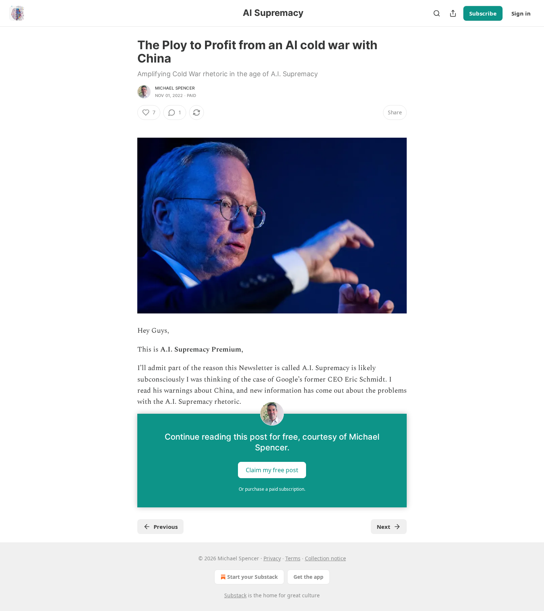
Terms (292, 558)
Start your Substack (252, 576)
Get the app (308, 576)
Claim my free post (272, 470)
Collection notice (325, 558)
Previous (166, 526)
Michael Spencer (175, 88)
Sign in (521, 13)
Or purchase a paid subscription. (272, 489)
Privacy (272, 558)
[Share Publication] (453, 13)
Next (383, 526)
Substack (235, 595)
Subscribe (483, 13)
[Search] (436, 13)
